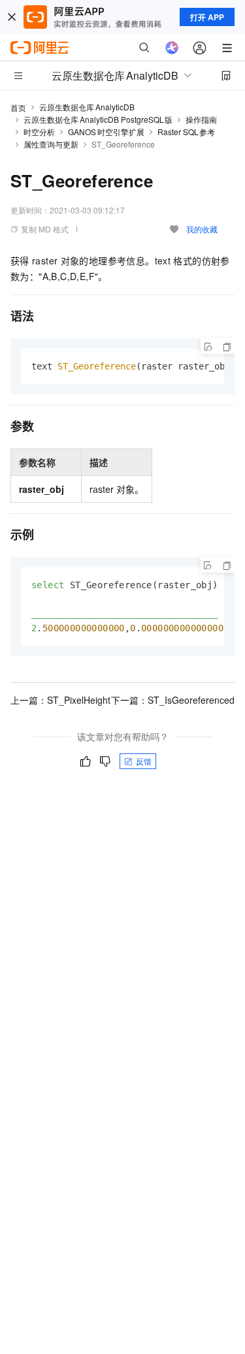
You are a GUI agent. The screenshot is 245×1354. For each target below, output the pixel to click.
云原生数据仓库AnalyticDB (87, 106)
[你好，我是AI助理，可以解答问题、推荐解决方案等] (172, 47)
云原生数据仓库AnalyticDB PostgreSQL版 (98, 119)
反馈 (144, 760)
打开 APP (207, 17)
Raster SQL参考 (186, 131)
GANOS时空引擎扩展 (106, 131)
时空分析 (39, 131)
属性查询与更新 (51, 144)
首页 (18, 107)
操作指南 (201, 119)
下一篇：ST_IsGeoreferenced (173, 699)
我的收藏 (202, 228)
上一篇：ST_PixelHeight (60, 699)
